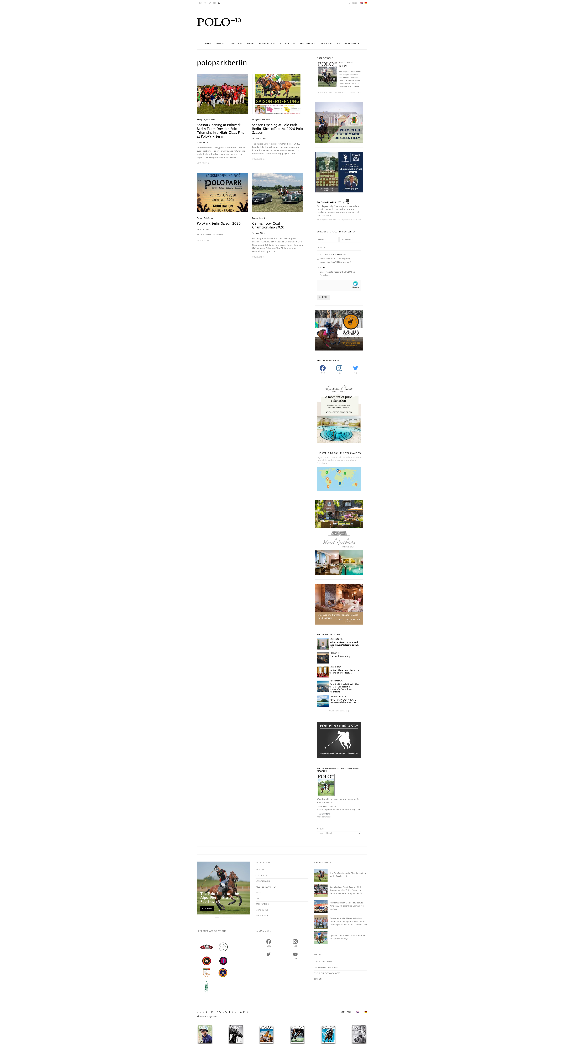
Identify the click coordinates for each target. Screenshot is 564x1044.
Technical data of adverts (327, 973)
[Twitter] (210, 3)
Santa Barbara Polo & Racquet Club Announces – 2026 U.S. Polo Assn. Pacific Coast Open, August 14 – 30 (346, 890)
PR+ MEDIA (326, 44)
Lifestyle (234, 44)
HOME (208, 44)
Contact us (261, 875)
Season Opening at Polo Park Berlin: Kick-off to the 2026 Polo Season (277, 129)
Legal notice (262, 910)
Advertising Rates (323, 962)
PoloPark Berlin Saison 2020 (219, 223)
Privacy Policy (263, 916)
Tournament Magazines (326, 967)
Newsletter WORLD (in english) (335, 259)
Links (258, 898)
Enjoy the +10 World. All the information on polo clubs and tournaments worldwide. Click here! (339, 460)
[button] (203, 163)
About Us (260, 870)
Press (258, 893)
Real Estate (306, 44)
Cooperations (262, 904)
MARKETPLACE (351, 44)
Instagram (201, 120)
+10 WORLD (286, 44)
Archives (321, 829)
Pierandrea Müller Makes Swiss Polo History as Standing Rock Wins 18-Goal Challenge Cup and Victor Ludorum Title (348, 922)
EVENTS (251, 44)
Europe (200, 218)
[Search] (219, 3)
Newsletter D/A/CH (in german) (335, 262)
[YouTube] (214, 3)
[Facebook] (200, 3)
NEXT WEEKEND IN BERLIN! (210, 235)
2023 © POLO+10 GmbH (225, 1012)
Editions (318, 979)
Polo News (210, 120)
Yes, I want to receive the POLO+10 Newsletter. (337, 273)
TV (338, 44)
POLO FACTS (265, 44)
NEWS (218, 44)
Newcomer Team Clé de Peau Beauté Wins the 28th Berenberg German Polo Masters (347, 906)
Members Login (263, 881)
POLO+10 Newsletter (266, 887)
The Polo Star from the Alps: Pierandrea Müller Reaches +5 (220, 897)
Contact (353, 3)
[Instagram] (205, 3)
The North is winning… (340, 656)
